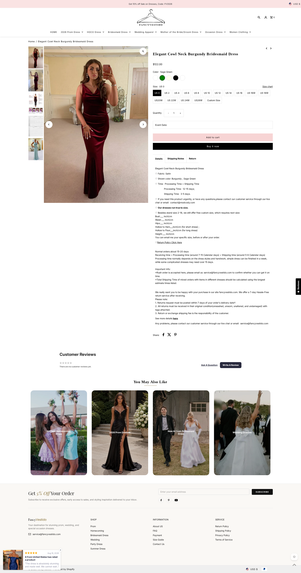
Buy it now (213, 146)
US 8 (196, 93)
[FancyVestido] (150, 17)
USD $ (296, 4)
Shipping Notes (175, 158)
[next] (271, 48)
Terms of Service (223, 539)
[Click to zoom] (143, 51)
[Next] (143, 124)
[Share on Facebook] (163, 335)
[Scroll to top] (294, 564)
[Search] (259, 17)
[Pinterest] (169, 500)
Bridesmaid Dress (99, 535)
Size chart (267, 86)
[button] (209, 365)
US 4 (176, 93)
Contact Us (158, 544)
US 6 (186, 93)
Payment (157, 535)
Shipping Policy (223, 530)
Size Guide (158, 539)
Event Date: (161, 125)
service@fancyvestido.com (47, 534)
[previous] (266, 48)
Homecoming (97, 530)
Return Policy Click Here (169, 242)
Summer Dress (97, 548)
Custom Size (213, 100)
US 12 (218, 93)
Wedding (95, 539)
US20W (159, 100)
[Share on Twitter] (169, 335)
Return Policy (222, 526)
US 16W (251, 93)
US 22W (171, 100)
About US (158, 526)
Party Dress (96, 544)
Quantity (157, 112)
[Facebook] (161, 500)
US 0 (157, 93)
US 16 (239, 93)
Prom (93, 526)
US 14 (229, 93)
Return (192, 158)
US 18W (264, 93)
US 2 (166, 93)
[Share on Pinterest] (175, 335)
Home (31, 41)
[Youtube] (176, 500)
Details (159, 158)
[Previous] (49, 124)
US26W (198, 100)
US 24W (185, 100)
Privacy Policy (222, 535)
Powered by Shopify (64, 569)
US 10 (207, 93)
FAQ (155, 530)
